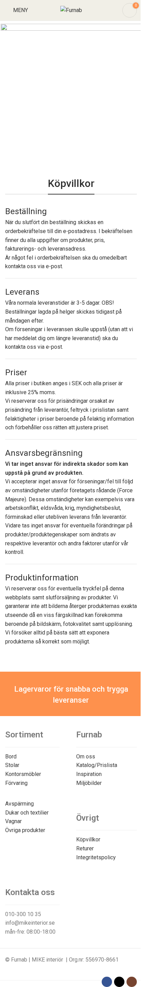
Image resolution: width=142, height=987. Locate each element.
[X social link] (119, 982)
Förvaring (16, 783)
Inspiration (89, 774)
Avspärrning (19, 803)
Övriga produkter (25, 830)
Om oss (85, 756)
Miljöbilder (89, 783)
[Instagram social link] (131, 982)
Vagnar (13, 821)
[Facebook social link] (107, 982)
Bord (11, 756)
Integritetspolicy (96, 857)
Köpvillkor (88, 839)
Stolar (12, 765)
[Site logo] (71, 10)
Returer (85, 848)
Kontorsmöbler (23, 774)
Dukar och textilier (27, 812)
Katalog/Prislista (96, 765)
